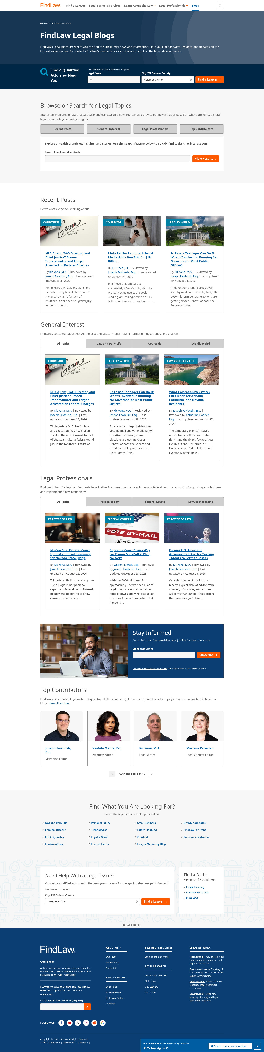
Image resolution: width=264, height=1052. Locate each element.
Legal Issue (94, 73)
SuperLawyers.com (200, 969)
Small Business (146, 823)
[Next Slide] (152, 774)
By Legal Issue (113, 992)
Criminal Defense (55, 830)
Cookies (82, 1042)
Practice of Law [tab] (109, 502)
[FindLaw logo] (51, 5)
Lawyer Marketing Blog (151, 844)
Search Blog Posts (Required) (62, 152)
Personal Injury (100, 823)
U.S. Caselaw (151, 986)
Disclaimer (68, 1042)
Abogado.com (197, 981)
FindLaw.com (197, 956)
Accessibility (112, 962)
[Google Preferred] (103, 1023)
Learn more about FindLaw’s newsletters (150, 668)
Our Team (111, 956)
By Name (110, 1003)
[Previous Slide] (112, 774)
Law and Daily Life (56, 823)
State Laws (192, 897)
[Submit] (87, 1006)
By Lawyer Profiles (115, 998)
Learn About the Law (156, 975)
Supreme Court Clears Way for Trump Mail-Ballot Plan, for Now (130, 554)
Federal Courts (100, 844)
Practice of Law (54, 844)
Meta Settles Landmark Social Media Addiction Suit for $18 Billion (130, 257)
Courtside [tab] (154, 343)
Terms (43, 1042)
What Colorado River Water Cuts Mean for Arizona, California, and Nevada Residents (189, 398)
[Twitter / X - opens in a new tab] (78, 1023)
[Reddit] (94, 1023)
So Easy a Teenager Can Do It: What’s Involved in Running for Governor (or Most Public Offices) (194, 259)
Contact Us (111, 968)
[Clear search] (190, 79)
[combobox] (114, 79)
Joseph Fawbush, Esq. (59, 276)
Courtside (143, 837)
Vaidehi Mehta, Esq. (126, 564)
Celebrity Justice (54, 837)
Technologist (99, 830)
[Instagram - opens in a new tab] (86, 1023)
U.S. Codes (150, 992)
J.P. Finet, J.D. (120, 268)
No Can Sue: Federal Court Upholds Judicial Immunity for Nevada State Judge (70, 554)
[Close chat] (257, 1046)
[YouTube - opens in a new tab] (70, 1023)
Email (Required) (143, 648)
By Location (112, 986)
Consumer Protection (197, 837)
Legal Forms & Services (157, 956)
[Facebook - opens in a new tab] (61, 1023)
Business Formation (197, 892)
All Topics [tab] (63, 343)
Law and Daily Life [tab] (109, 343)
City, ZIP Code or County (155, 73)
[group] (132, 744)
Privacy (54, 1042)
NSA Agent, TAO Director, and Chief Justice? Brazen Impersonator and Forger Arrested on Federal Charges (67, 259)
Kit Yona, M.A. (58, 272)
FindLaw (44, 23)
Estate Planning (147, 830)
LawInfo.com (197, 993)
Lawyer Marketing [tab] (200, 502)
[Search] (220, 5)
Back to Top (133, 924)
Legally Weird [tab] (201, 343)
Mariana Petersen (200, 748)
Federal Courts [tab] (155, 502)
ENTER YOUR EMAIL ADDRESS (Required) (61, 1000)
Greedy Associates (195, 823)
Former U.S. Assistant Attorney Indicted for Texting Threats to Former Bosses (191, 554)
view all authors (59, 703)
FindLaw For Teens (195, 830)
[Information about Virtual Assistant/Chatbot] (167, 1048)
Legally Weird (99, 837)
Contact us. (70, 974)
